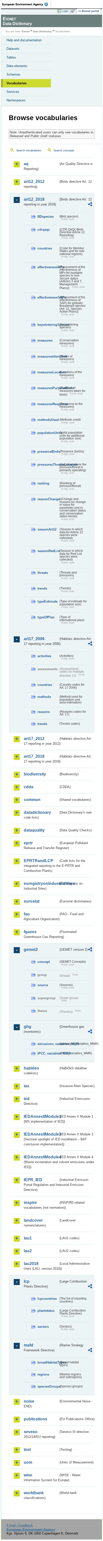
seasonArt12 (47, 529)
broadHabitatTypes (48, 1362)
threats (43, 573)
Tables (11, 57)
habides (31, 1068)
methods (44, 697)
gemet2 (31, 949)
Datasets (13, 49)
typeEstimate (48, 601)
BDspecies (46, 216)
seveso (31, 1432)
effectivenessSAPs (48, 297)
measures (45, 340)
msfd (28, 1345)
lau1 (28, 1238)
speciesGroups (48, 1386)
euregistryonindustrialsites (41, 883)
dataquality (34, 830)
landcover (33, 1220)
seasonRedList (48, 551)
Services (12, 92)
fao (27, 914)
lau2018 (31, 1263)
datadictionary (37, 812)
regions (43, 1374)
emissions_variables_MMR (48, 1044)
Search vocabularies (28, 150)
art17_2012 (34, 738)
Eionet (26, 31)
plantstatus (46, 1311)
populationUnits (48, 433)
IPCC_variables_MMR (48, 1053)
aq (26, 164)
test (27, 1449)
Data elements (17, 66)
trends (42, 588)
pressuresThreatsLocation (48, 464)
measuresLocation (48, 372)
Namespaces (16, 100)
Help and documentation (24, 40)
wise (28, 1475)
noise (29, 1401)
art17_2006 (34, 639)
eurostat (32, 901)
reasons (44, 712)
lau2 (28, 1251)
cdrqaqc (44, 229)
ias (26, 1086)
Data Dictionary (42, 31)
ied (27, 1099)
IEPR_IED (33, 1180)
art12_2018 (34, 199)
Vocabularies (16, 83)
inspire (30, 1202)
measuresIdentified (48, 356)
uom (28, 1462)
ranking (43, 483)
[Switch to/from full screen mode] (73, 11)
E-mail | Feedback (19, 1525)
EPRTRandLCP (38, 861)
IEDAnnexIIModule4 (41, 1157)
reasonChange (48, 499)
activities (44, 656)
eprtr (28, 843)
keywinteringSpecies (48, 325)
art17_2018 (34, 756)
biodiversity (35, 774)
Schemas (13, 74)
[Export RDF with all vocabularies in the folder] (90, 205)
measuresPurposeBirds (48, 388)
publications (35, 1419)
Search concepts (64, 150)
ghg (27, 1026)
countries (45, 248)
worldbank (34, 1493)
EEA (26, 4)
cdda (28, 787)
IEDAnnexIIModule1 (41, 1116)
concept (44, 962)
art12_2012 (34, 181)
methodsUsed (48, 420)
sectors (43, 1327)
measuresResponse (48, 404)
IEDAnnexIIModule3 (41, 1134)
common (32, 800)
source (43, 985)
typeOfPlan (46, 617)
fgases (30, 932)
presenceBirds (48, 451)
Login (65, 11)
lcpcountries (47, 1299)
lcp (27, 1281)
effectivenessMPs (48, 267)
